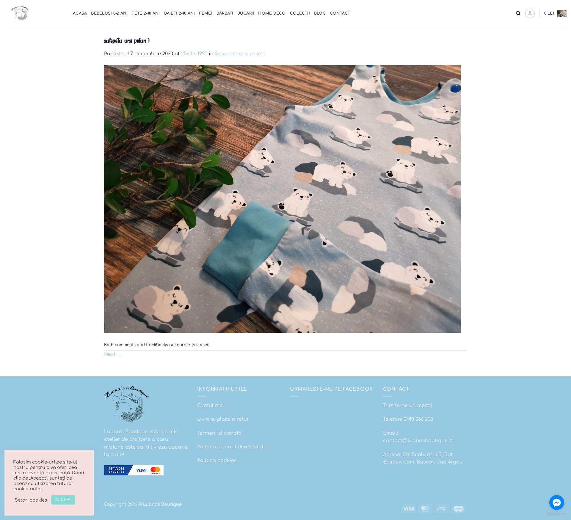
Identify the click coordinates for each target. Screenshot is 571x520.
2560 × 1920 (194, 53)
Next (113, 354)
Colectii (300, 13)
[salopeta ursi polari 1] (282, 198)
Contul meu (211, 405)
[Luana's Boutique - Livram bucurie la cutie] (34, 13)
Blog (320, 13)
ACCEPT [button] (63, 500)
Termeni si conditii (220, 433)
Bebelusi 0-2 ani (109, 13)
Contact (340, 13)
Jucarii (246, 13)
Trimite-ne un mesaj (407, 405)
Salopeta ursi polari (240, 53)
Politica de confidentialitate (231, 447)
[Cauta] (518, 13)
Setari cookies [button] (31, 500)
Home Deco (272, 13)
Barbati (225, 13)
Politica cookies (217, 460)
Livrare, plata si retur (223, 419)
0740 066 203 (418, 419)
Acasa (80, 13)
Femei (205, 13)
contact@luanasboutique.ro (418, 440)
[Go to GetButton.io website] (556, 514)
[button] (530, 13)
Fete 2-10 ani (146, 13)
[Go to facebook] (556, 502)
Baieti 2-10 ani (179, 13)
